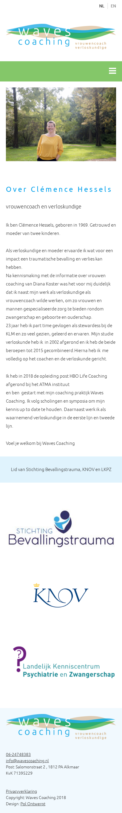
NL (102, 6)
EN (113, 6)
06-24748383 (18, 754)
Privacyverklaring (21, 791)
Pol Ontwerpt (32, 803)
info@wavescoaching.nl (27, 760)
